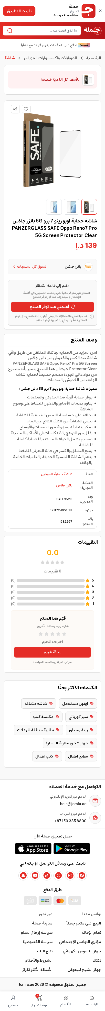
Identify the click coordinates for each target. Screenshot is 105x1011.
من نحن (45, 914)
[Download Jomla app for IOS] (33, 848)
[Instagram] (70, 875)
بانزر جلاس (64, 485)
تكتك (97, 960)
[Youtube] (35, 875)
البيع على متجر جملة (83, 923)
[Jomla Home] (93, 30)
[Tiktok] (46, 875)
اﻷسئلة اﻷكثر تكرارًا (36, 970)
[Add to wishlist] (26, 109)
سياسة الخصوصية (37, 942)
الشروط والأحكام (38, 960)
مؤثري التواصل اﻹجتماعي (80, 942)
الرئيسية (93, 58)
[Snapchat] (23, 875)
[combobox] (46, 30)
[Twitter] (58, 875)
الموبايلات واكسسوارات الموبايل (50, 58)
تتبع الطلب (43, 951)
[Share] (15, 109)
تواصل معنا (91, 914)
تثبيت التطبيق (19, 11)
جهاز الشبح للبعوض (84, 970)
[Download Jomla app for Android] (71, 848)
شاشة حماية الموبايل (56, 474)
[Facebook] (82, 875)
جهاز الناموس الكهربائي (82, 951)
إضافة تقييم (53, 652)
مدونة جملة (42, 923)
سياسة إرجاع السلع (36, 932)
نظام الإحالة (91, 932)
